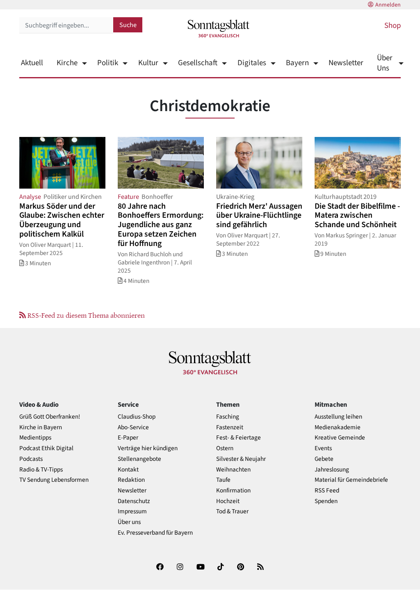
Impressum (132, 511)
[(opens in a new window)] (160, 568)
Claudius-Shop (136, 416)
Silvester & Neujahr (241, 459)
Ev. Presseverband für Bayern (155, 532)
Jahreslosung (332, 469)
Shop (392, 25)
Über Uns (385, 63)
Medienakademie (338, 427)
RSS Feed (327, 490)
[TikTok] (220, 568)
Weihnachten (233, 469)
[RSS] (260, 568)
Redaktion (131, 480)
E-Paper (128, 437)
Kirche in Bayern (40, 427)
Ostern (224, 448)
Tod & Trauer (232, 511)
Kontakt (128, 469)
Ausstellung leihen (338, 416)
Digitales (251, 62)
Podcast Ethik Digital (46, 448)
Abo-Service (133, 427)
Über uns (129, 522)
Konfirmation (233, 490)
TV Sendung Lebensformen (54, 480)
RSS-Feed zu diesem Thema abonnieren (85, 314)
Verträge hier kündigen (148, 448)
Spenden (326, 501)
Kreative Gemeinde (340, 437)
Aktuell (32, 62)
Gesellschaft (197, 62)
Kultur (148, 62)
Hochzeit (228, 501)
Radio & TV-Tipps (41, 469)
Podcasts (31, 459)
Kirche (67, 62)
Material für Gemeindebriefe (351, 480)
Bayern (297, 62)
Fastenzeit (229, 427)
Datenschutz (134, 501)
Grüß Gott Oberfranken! (49, 416)
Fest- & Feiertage (238, 437)
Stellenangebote (139, 459)
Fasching (227, 416)
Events (323, 448)
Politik (107, 62)
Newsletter (346, 62)
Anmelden (388, 5)
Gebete (324, 459)
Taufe (223, 480)
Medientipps (35, 437)
